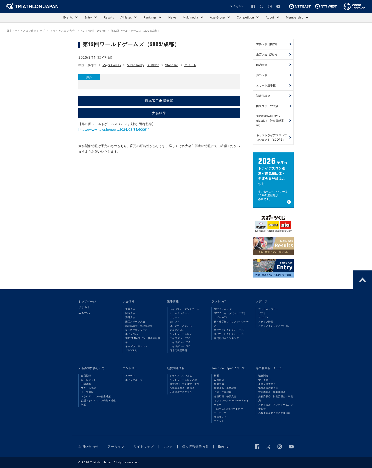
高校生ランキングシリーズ (229, 333)
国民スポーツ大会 (135, 321)
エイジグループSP (180, 342)
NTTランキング (222, 309)
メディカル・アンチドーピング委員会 (275, 406)
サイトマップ (144, 446)
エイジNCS (131, 333)
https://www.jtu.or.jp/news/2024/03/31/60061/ (113, 129)
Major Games (111, 65)
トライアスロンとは (181, 375)
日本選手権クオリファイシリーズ (231, 323)
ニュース (84, 312)
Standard (171, 65)
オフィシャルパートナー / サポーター (231, 402)
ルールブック (88, 379)
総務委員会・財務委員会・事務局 (275, 398)
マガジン (263, 317)
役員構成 (219, 379)
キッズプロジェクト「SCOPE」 (136, 348)
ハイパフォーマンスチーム (184, 309)
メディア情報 (265, 321)
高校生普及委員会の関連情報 (274, 412)
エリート (190, 65)
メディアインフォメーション (274, 325)
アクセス (219, 421)
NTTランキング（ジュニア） (230, 313)
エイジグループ (134, 379)
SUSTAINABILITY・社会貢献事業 (142, 340)
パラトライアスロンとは (183, 379)
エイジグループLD (180, 346)
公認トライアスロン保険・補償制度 (98, 402)
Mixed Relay (135, 65)
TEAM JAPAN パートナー (228, 408)
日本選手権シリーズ (136, 329)
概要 (216, 375)
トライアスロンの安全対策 (96, 396)
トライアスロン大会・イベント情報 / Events (78, 30)
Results (109, 17)
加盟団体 (219, 383)
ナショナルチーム (179, 313)
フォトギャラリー (268, 309)
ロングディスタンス (181, 325)
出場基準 (86, 383)
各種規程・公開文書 (225, 396)
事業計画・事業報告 (225, 388)
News (172, 17)
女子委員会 (264, 379)
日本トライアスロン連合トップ (25, 30)
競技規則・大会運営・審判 (184, 383)
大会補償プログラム (181, 392)
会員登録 (86, 375)
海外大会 (130, 317)
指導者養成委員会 (268, 388)
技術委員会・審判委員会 (272, 392)
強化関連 (263, 375)
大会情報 (128, 301)
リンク (168, 446)
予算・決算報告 (222, 392)
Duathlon (153, 65)
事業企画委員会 (267, 383)
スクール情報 (88, 388)
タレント (175, 321)
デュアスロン (177, 329)
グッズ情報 (87, 392)
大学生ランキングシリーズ (229, 329)
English (238, 6)
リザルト (84, 307)
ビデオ (262, 313)
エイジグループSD (180, 338)
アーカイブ (220, 412)
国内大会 (130, 313)
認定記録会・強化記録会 (139, 325)
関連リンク (220, 417)
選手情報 (173, 301)
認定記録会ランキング (226, 338)
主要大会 (130, 309)
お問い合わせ (88, 446)
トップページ (87, 301)
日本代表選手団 (178, 350)
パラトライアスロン (181, 333)
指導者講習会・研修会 (182, 388)
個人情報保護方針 (195, 446)
